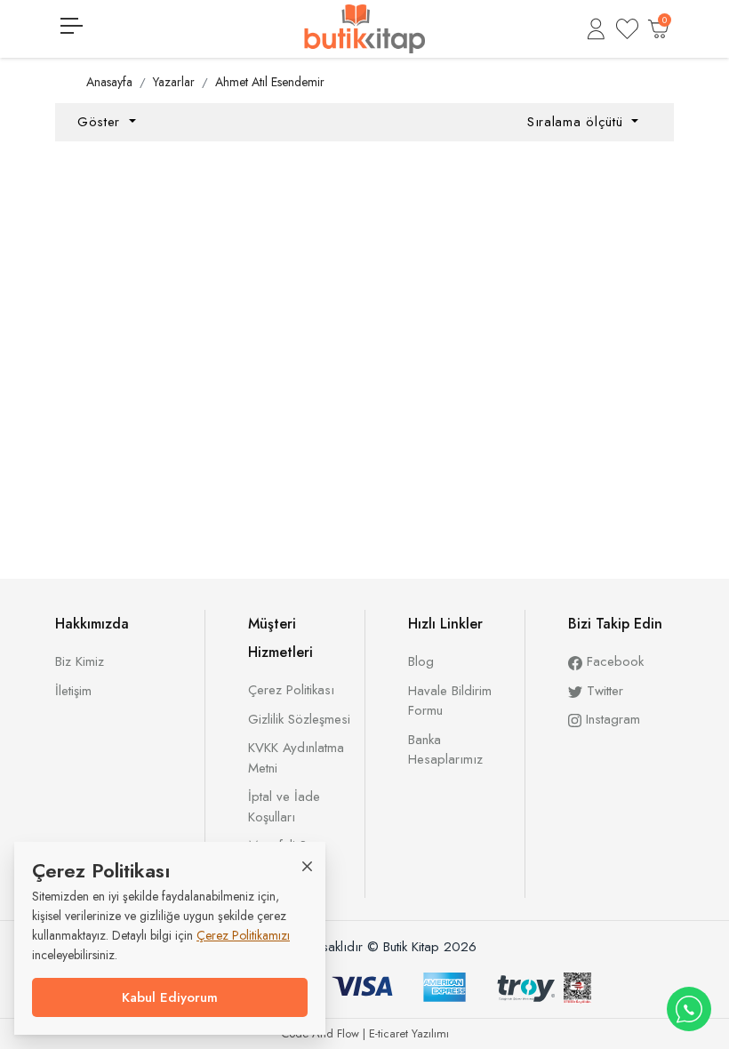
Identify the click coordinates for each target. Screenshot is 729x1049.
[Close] (307, 865)
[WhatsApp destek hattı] (689, 1009)
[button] (596, 28)
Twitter (602, 691)
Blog (421, 661)
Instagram (610, 719)
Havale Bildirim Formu (450, 701)
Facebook (613, 661)
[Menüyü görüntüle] (71, 26)
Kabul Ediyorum (170, 997)
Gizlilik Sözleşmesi (299, 719)
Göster (101, 122)
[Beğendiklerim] (627, 28)
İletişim (73, 691)
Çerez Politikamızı (243, 935)
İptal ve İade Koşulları (284, 807)
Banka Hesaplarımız (445, 750)
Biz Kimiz (79, 661)
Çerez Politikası (291, 690)
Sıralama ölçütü (577, 122)
